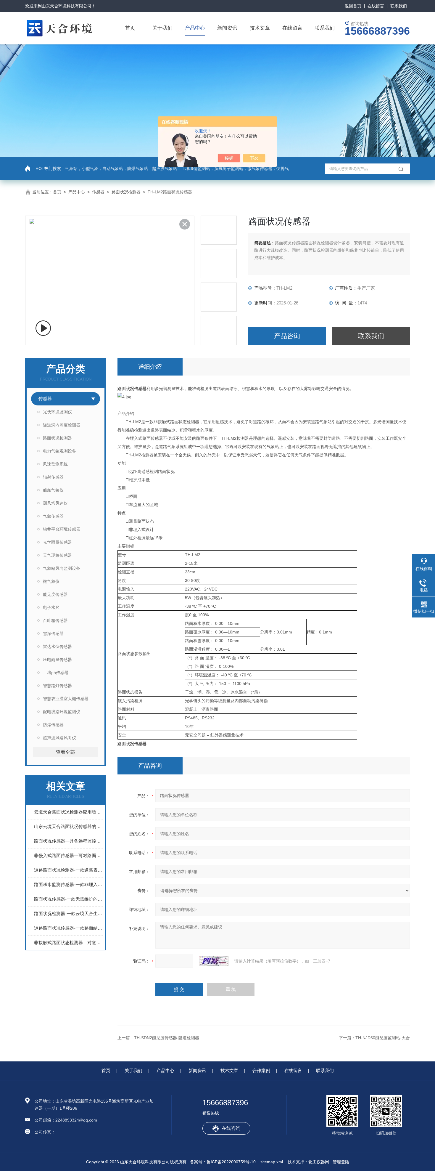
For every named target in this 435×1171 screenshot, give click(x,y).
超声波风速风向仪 (59, 737)
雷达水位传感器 (57, 646)
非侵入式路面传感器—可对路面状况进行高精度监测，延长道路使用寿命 (68, 855)
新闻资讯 (227, 28)
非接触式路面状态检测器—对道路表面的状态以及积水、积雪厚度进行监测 (68, 942)
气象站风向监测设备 (61, 568)
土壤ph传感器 (55, 672)
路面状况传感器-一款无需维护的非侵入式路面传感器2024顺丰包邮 (68, 898)
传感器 (98, 192)
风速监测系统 (55, 464)
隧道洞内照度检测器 (61, 425)
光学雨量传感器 (57, 542)
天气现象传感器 (57, 555)
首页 (130, 28)
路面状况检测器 (126, 192)
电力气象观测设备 (59, 451)
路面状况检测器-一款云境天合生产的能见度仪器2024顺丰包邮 (68, 913)
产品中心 (195, 28)
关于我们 (162, 28)
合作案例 (261, 1070)
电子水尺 (51, 607)
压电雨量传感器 (57, 659)
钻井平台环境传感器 (61, 529)
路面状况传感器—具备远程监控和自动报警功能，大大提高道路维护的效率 (68, 840)
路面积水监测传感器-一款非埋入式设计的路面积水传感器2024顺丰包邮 (68, 884)
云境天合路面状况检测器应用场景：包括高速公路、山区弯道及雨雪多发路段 (68, 811)
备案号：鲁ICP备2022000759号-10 (223, 1161)
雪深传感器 (53, 633)
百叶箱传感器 (55, 620)
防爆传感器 (53, 724)
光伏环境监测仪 (57, 412)
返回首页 (353, 6)
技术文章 (260, 28)
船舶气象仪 (53, 490)
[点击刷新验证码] (213, 961)
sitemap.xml (271, 1161)
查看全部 (65, 752)
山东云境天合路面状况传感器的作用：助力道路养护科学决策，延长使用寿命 (68, 826)
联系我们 (398, 6)
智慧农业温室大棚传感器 (65, 698)
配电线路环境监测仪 (61, 711)
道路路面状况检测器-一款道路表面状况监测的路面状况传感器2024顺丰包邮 (68, 869)
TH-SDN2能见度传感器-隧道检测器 (166, 1037)
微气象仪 (51, 581)
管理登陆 (341, 1161)
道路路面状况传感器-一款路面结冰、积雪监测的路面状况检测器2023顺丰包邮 (68, 928)
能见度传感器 (55, 594)
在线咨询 (231, 1128)
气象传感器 (53, 516)
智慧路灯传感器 (57, 685)
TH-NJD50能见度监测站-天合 (382, 1037)
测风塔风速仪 (55, 503)
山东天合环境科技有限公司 (66, 6)
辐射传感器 (53, 477)
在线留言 (376, 6)
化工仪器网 (318, 1161)
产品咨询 (287, 336)
